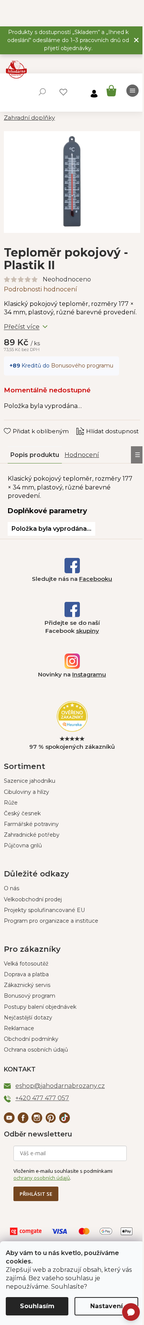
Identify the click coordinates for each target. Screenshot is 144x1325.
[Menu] (132, 90)
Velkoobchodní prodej (33, 899)
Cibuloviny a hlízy (26, 791)
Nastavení (106, 1306)
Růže (11, 802)
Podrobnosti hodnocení (40, 289)
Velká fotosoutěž (26, 963)
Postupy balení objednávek (40, 1006)
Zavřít (17, 423)
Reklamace (19, 1028)
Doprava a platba (26, 974)
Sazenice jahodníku (29, 780)
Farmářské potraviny (31, 824)
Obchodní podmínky (31, 1039)
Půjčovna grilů (23, 845)
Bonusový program (29, 995)
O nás (11, 888)
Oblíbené (63, 92)
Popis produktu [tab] (34, 454)
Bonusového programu (82, 365)
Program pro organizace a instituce (51, 920)
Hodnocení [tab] (82, 454)
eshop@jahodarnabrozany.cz (60, 1085)
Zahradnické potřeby (32, 834)
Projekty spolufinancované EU (44, 910)
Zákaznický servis (27, 985)
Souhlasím (37, 1306)
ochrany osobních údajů (41, 1177)
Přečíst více (22, 326)
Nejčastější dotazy (28, 1017)
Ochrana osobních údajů (36, 1049)
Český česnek (22, 813)
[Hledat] (42, 91)
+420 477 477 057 (42, 1098)
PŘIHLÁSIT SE (36, 1193)
